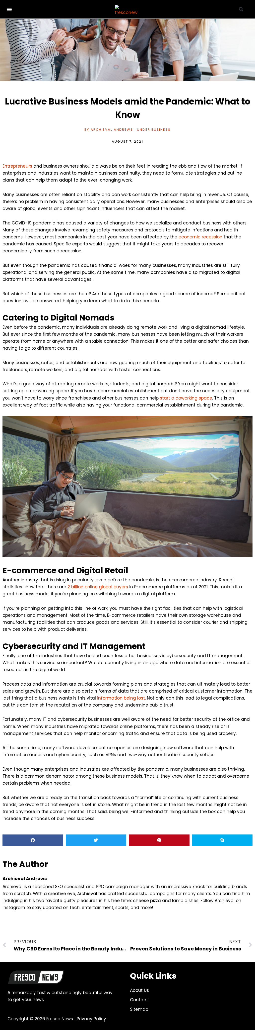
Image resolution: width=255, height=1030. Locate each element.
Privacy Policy (91, 1019)
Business (161, 129)
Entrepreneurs (17, 166)
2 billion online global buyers (97, 587)
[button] (9, 9)
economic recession (200, 237)
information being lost (121, 698)
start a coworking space (186, 398)
